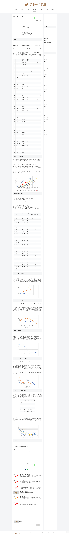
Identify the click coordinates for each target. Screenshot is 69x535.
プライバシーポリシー (50, 532)
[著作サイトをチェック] (25, 469)
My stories (36, 532)
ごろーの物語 (29, 532)
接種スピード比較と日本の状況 (27, 27)
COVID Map (33, 532)
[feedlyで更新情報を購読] (27, 469)
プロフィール (45, 532)
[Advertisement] (27, 457)
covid (14, 449)
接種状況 (24, 26)
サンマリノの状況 (25, 32)
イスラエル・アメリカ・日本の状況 (27, 33)
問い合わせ (55, 532)
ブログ (43, 532)
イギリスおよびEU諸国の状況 (27, 34)
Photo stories (39, 532)
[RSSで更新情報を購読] (29, 469)
